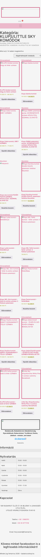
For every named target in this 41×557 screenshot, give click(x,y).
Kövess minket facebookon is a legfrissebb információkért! (20, 545)
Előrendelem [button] (28, 101)
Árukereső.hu (20, 443)
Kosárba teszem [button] (8, 208)
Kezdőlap (3, 43)
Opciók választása (8, 99)
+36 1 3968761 (23, 519)
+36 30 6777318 (23, 523)
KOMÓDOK (14, 45)
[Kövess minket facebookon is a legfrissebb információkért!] (20, 539)
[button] (20, 25)
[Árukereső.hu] (20, 440)
